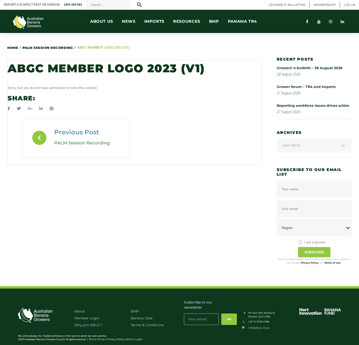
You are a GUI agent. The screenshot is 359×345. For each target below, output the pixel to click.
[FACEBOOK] (307, 21)
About (79, 311)
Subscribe (314, 252)
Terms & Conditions (147, 325)
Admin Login (134, 339)
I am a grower (315, 242)
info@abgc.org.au (259, 327)
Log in (349, 5)
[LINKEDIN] (342, 21)
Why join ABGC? (88, 325)
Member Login (86, 318)
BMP (135, 311)
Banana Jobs (141, 318)
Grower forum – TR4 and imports (306, 87)
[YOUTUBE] (319, 21)
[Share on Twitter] (19, 108)
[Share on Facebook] (9, 108)
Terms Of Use (97, 339)
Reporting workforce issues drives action (313, 105)
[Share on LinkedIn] (41, 108)
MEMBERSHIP (325, 5)
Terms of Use (332, 262)
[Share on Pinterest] (51, 108)
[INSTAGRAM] (331, 21)
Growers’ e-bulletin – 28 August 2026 (309, 68)
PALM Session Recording (47, 48)
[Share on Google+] (30, 108)
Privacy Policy (309, 262)
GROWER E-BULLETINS (287, 5)
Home (12, 48)
